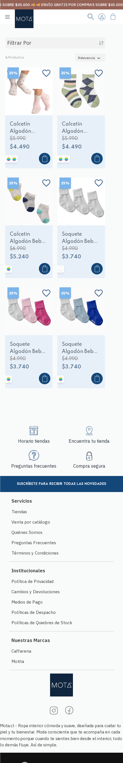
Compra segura (89, 466)
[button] (18, 109)
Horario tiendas (34, 441)
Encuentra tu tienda (89, 441)
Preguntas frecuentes (33, 466)
